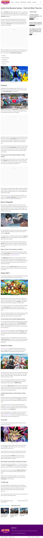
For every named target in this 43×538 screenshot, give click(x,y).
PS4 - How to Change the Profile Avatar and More (7, 501)
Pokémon (9, 195)
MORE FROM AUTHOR (15, 505)
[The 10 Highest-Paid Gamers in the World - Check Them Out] (5, 511)
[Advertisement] (14, 38)
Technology (29, 2)
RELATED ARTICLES (6, 505)
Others (31, 34)
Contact (33, 536)
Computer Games (23, 2)
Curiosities (34, 2)
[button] (41, 2)
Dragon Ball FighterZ (5, 330)
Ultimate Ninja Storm (15, 254)
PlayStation (8, 406)
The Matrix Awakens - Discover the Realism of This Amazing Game (35, 16)
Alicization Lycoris (7, 415)
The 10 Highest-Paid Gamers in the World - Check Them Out (4, 515)
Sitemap (29, 536)
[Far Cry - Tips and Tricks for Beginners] (24, 511)
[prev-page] (1, 519)
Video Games (17, 2)
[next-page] (3, 519)
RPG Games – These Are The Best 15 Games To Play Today (14, 515)
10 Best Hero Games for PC (22, 500)
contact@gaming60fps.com (21, 533)
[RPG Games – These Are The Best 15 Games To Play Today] (14, 511)
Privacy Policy (37, 536)
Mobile (12, 2)
